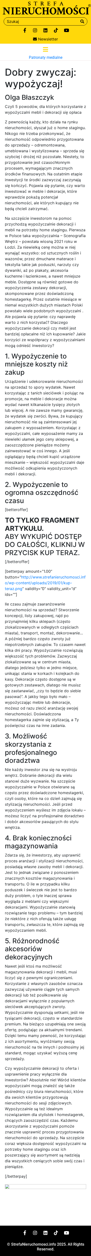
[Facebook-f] (24, 30)
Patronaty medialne (45, 57)
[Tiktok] (56, 30)
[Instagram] (35, 30)
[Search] (82, 21)
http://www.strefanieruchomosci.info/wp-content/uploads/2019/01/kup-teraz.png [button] (45, 583)
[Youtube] (66, 30)
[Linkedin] (45, 30)
